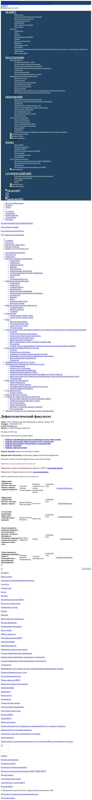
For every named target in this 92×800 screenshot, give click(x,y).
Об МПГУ (9, 241)
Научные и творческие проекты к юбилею (26, 407)
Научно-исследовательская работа (14, 767)
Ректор (3, 592)
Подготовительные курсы (11, 676)
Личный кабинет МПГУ (42, 4)
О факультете (15, 261)
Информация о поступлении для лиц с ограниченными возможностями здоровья (32, 669)
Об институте (10, 255)
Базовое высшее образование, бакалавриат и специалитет (23, 657)
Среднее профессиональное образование (16, 653)
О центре (13, 332)
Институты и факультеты (15, 245)
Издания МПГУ (7, 786)
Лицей (7, 207)
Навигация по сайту (10, 8)
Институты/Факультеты (14, 203)
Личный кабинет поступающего (16, 4)
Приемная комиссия (8, 646)
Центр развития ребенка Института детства (22, 348)
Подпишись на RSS (10, 2)
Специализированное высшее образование (26, 273)
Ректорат (4, 596)
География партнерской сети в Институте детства (29, 386)
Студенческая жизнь (13, 391)
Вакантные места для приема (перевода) (16, 730)
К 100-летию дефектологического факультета (22, 397)
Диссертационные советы (11, 779)
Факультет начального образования (18, 259)
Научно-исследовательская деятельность (25, 336)
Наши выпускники (17, 303)
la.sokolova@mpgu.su (64, 488)
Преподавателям (11, 215)
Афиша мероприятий (18, 405)
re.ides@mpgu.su (66, 539)
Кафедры (13, 267)
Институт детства (12, 247)
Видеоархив (14, 344)
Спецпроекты (10, 217)
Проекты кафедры (17, 309)
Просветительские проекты (20, 384)
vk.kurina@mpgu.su (65, 503)
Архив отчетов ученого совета (21, 318)
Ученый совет (10, 313)
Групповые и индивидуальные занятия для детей (28, 354)
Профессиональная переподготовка (23, 372)
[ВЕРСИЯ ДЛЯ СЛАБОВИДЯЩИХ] (12, 190)
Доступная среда (7, 738)
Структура (9, 243)
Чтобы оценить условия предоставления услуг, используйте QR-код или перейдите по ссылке (37, 741)
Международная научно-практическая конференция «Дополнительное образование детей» (44, 376)
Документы (14, 360)
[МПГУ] (4, 6)
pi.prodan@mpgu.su (65, 517)
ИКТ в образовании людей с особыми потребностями (30, 342)
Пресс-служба (6, 630)
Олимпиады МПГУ (8, 763)
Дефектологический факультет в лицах (25, 401)
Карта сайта (5, 794)
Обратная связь (16, 378)
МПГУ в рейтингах (8, 634)
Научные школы (16, 328)
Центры (4, 611)
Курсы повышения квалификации (23, 358)
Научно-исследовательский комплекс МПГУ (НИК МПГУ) (23, 771)
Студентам (9, 211)
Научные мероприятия (18, 322)
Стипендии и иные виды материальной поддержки (20, 734)
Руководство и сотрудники (20, 352)
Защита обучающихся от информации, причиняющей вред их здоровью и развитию (33, 726)
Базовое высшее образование (21, 271)
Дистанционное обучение (15, 253)
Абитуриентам (15, 269)
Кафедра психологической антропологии (21, 305)
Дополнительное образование (12, 707)
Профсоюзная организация (11, 626)
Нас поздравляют (16, 409)
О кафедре (14, 311)
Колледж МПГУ (7, 715)
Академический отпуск (19, 279)
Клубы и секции (16, 393)
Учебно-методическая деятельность (23, 334)
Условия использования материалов (24, 794)
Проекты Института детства (16, 395)
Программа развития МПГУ (11, 638)
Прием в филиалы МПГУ (10, 680)
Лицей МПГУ (6, 718)
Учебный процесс (17, 265)
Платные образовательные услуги (14, 672)
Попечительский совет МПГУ (12, 600)
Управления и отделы (9, 607)
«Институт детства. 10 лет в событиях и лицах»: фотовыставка (29, 411)
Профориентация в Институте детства (20, 362)
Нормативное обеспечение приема (14, 649)
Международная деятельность (21, 340)
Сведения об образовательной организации (17, 580)
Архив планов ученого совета (21, 315)
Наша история (6, 577)
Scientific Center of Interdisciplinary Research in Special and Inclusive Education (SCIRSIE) (43, 346)
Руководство (10, 257)
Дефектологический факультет (17, 281)
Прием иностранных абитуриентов (14, 684)
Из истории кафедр (17, 403)
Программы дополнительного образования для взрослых (32, 356)
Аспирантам (10, 213)
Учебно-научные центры (10, 703)
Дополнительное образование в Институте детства (24, 364)
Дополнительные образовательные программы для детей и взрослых (36, 374)
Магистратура (6, 695)
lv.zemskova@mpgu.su (64, 557)
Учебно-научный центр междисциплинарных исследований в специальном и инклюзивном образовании (45, 330)
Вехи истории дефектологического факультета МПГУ (30, 399)
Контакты (9, 219)
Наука (12, 277)
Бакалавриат (5, 692)
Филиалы (4, 615)
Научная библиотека (9, 623)
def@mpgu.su (12, 426)
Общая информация (17, 366)
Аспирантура (15, 275)
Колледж (8, 205)
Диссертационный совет (19, 324)
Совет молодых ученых (19, 326)
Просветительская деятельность (22, 338)
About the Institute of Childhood (21, 389)
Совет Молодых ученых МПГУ (13, 783)
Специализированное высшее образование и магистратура (23, 661)
